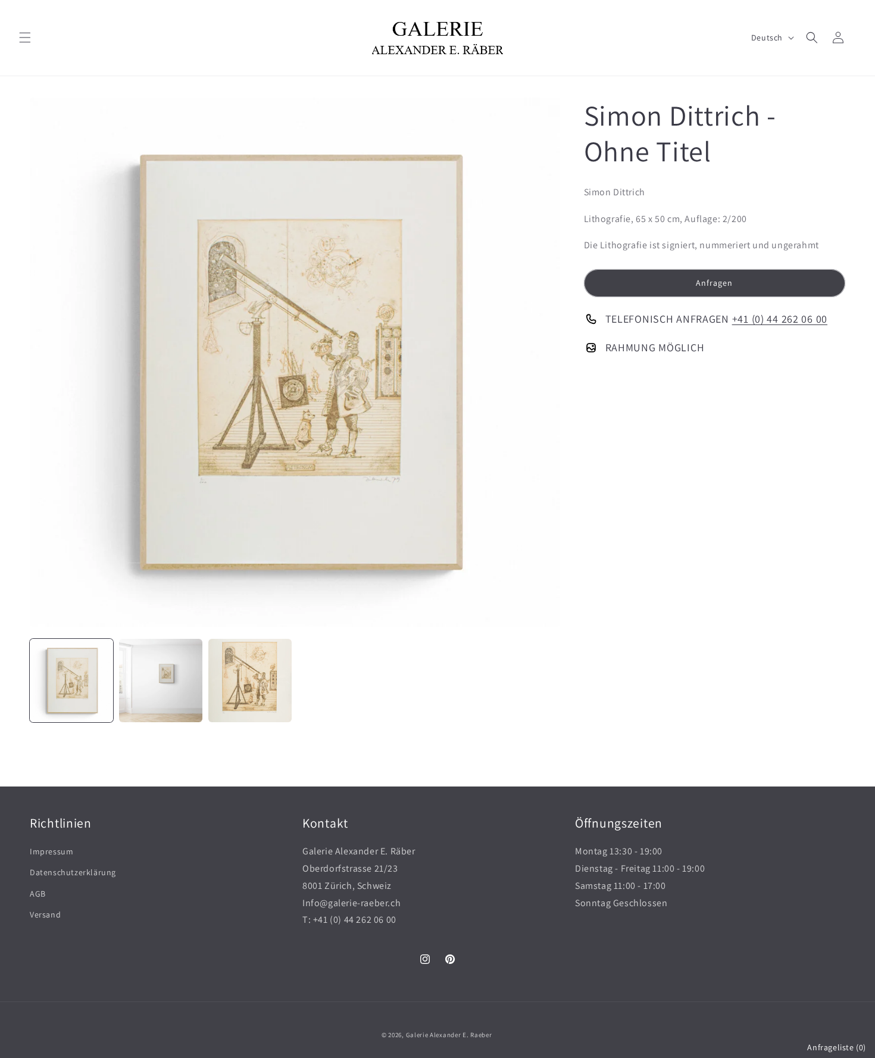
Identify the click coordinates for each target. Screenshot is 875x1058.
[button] (25, 37)
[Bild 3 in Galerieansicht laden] (250, 680)
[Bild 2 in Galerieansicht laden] (160, 680)
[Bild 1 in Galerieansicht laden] (71, 680)
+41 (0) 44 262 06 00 (779, 319)
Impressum (51, 851)
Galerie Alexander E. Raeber (449, 1035)
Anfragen (714, 282)
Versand (45, 914)
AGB (38, 893)
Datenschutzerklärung (73, 872)
